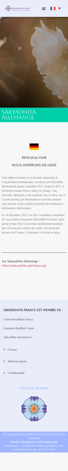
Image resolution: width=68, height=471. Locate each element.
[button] (44, 8)
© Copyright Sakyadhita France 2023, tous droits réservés (34, 438)
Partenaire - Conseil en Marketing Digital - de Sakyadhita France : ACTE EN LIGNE (34, 447)
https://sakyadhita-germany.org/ (24, 265)
